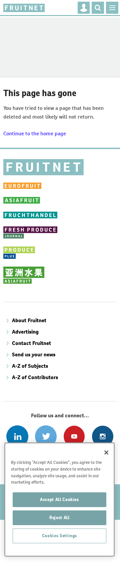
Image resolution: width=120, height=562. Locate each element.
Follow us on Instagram (102, 436)
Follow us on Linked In (17, 436)
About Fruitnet (29, 320)
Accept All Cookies (59, 499)
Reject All (59, 517)
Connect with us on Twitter (46, 436)
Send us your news (33, 354)
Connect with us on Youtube (74, 436)
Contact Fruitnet (31, 343)
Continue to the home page (34, 133)
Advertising (25, 331)
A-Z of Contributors (35, 377)
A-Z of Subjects (30, 365)
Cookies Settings (59, 536)
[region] (59, 499)
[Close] (106, 452)
